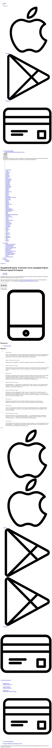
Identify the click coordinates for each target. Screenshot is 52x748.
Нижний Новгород (10, 209)
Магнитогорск (9, 204)
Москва (7, 206)
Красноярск (8, 199)
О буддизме (5, 243)
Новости (7, 260)
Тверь (7, 228)
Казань (7, 190)
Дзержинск (8, 185)
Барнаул (7, 174)
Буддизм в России (9, 246)
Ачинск (7, 173)
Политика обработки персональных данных (15, 152)
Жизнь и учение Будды (11, 244)
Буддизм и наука (9, 252)
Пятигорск (8, 215)
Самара (7, 219)
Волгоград (8, 182)
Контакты (5, 274)
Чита (7, 238)
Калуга (7, 192)
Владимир (8, 181)
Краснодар (8, 198)
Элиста (7, 239)
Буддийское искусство (10, 253)
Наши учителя (9, 248)
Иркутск (7, 189)
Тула (7, 231)
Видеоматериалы (9, 256)
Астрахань (8, 172)
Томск (7, 230)
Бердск (7, 177)
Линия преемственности (11, 247)
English (4, 3)
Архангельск (8, 169)
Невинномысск (9, 208)
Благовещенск (9, 179)
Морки (7, 205)
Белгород (5, 157)
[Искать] (5, 6)
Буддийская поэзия (10, 254)
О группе (5, 273)
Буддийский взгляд (10, 245)
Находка (7, 207)
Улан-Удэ (8, 232)
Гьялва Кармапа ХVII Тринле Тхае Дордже (28, 280)
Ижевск (7, 188)
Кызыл (7, 200)
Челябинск (8, 237)
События (5, 259)
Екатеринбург (9, 187)
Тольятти (8, 229)
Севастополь (8, 222)
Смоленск (8, 224)
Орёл (7, 212)
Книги (7, 255)
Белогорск (8, 176)
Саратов (7, 221)
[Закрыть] (7, 6)
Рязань (7, 217)
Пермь (7, 213)
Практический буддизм (11, 251)
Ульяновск (8, 233)
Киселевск (8, 196)
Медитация (8, 249)
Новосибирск (8, 211)
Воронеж (8, 183)
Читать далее (3, 288)
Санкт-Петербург (9, 220)
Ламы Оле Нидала (29, 279)
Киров (7, 195)
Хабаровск (8, 236)
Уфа (6, 235)
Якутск (7, 240)
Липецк (7, 201)
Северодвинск (9, 223)
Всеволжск (8, 184)
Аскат (7, 171)
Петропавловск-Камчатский (12, 214)
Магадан (7, 203)
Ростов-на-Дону (9, 216)
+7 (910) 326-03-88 (7, 345)
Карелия (7, 193)
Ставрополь (8, 225)
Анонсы (7, 261)
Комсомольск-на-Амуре (11, 197)
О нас (4, 257)
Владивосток (8, 180)
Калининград (8, 191)
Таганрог (8, 227)
